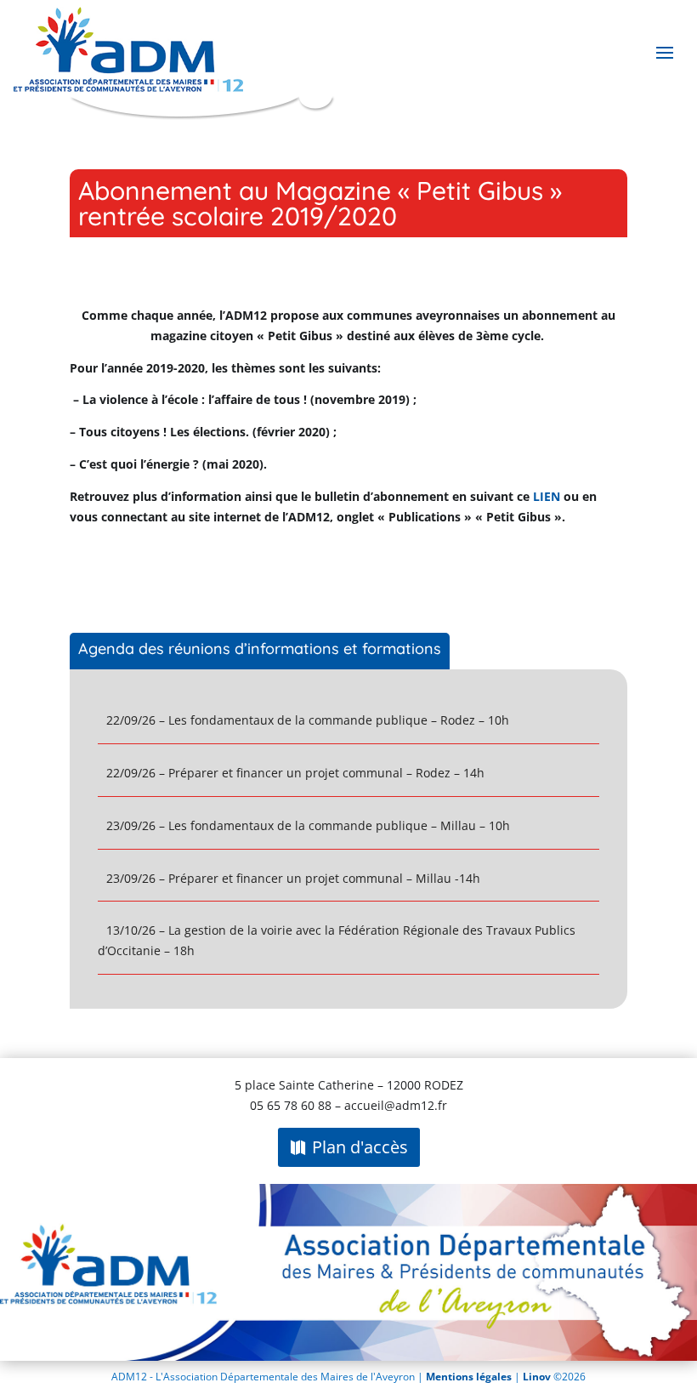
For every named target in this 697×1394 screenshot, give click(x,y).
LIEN (546, 496)
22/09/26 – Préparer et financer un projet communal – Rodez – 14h (295, 773)
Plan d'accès (360, 1146)
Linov (537, 1376)
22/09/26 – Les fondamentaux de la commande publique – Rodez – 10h (307, 720)
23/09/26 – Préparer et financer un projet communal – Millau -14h (293, 878)
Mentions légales (470, 1376)
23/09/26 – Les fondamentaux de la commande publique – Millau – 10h (308, 825)
